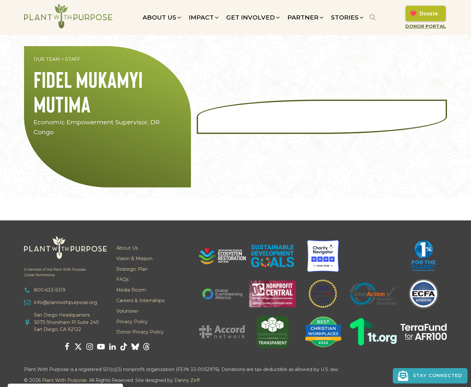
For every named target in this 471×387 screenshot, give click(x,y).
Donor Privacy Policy (140, 332)
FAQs (122, 279)
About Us (127, 248)
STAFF (72, 59)
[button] (162, 17)
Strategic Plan (132, 269)
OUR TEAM (47, 59)
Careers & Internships (140, 300)
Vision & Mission (134, 258)
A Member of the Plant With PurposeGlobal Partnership (55, 272)
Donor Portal (425, 26)
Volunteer (127, 311)
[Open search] (373, 17)
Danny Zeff (187, 380)
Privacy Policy (132, 322)
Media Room (131, 290)
